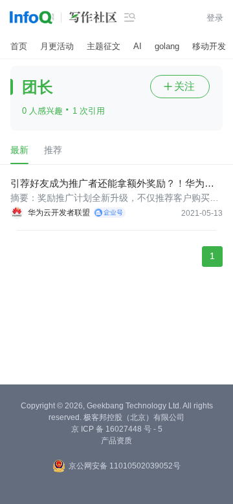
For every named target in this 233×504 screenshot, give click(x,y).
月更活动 (57, 46)
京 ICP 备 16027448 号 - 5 (116, 429)
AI (137, 46)
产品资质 (116, 440)
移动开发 (209, 46)
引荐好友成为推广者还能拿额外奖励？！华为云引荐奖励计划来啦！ (112, 184)
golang (167, 46)
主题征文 (103, 46)
